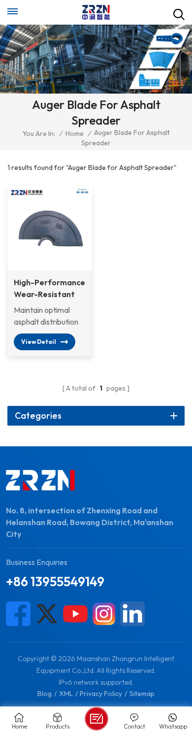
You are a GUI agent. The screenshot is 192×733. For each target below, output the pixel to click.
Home (74, 133)
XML (66, 693)
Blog (44, 693)
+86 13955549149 (55, 581)
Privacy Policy (101, 693)
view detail (38, 341)
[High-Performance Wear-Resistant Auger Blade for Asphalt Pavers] (49, 228)
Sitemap (142, 693)
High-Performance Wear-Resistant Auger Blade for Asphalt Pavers (49, 288)
